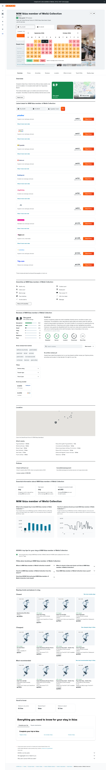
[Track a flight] (3, 24)
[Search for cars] (3, 17)
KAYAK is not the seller (24, 753)
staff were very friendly (22, 350)
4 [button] (46, 41)
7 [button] (66, 45)
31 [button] (78, 56)
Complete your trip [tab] (23, 725)
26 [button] (50, 52)
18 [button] (46, 49)
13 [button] (28, 49)
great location (20, 356)
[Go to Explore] (3, 21)
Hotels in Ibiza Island (61, 766)
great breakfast (33, 350)
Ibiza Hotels (69, 766)
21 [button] (31, 52)
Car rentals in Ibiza (48, 734)
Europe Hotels (31, 766)
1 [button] (35, 41)
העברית (67, 1)
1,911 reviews (28, 18)
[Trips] (3, 29)
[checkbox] (24, 387)
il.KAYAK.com (19, 766)
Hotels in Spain (39, 766)
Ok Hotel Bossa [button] (21, 647)
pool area (31, 353)
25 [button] (46, 52)
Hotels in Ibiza (71, 734)
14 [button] (31, 49)
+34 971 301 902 (20, 22)
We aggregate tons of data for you (27, 755)
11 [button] (46, 45)
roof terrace (19, 360)
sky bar (25, 353)
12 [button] (50, 45)
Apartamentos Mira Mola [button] (23, 613)
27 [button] (28, 56)
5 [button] (50, 41)
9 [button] (39, 45)
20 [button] (28, 52)
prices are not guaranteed (47, 748)
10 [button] (43, 45)
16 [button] (39, 49)
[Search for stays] (3, 13)
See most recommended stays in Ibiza (85, 660)
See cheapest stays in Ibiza (88, 627)
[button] (104, 1)
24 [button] (43, 52)
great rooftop (34, 360)
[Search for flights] (3, 10)
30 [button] (39, 56)
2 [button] (39, 41)
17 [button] (43, 49)
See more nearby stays (89, 594)
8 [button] (35, 45)
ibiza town (26, 360)
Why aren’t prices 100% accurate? (27, 758)
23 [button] (39, 52)
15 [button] (35, 49)
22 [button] (35, 52)
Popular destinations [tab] (36, 725)
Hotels (24, 766)
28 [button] (32, 56)
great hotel (19, 353)
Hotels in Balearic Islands (49, 766)
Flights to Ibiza (23, 734)
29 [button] (35, 56)
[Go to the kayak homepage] (10, 6)
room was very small (30, 356)
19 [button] (50, 49)
